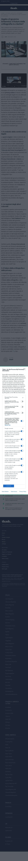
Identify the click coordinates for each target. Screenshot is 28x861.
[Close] (24, 369)
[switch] (22, 401)
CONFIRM (8, 485)
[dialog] (14, 430)
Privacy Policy (22, 491)
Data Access (14, 491)
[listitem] (14, 398)
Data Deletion (5, 491)
